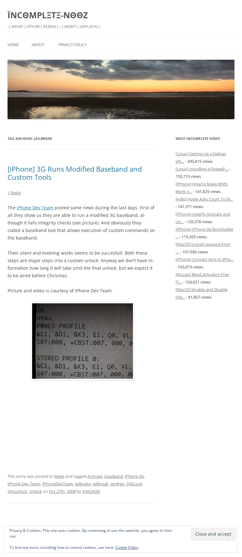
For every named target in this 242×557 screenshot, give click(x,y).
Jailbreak (100, 484)
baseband (113, 476)
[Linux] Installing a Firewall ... (202, 169)
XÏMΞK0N (91, 491)
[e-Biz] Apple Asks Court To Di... (204, 199)
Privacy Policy (72, 44)
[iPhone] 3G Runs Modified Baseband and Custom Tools (75, 173)
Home (13, 44)
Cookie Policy (126, 547)
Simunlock (17, 491)
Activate (94, 476)
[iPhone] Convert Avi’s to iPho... (205, 259)
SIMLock (134, 484)
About (38, 44)
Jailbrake (83, 484)
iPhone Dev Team (35, 208)
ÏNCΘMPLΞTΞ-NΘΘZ (48, 15)
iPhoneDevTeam (57, 484)
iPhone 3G (134, 476)
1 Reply (14, 193)
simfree (117, 484)
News (59, 476)
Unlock (35, 491)
